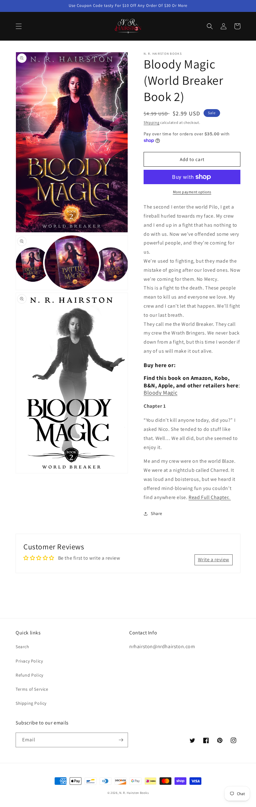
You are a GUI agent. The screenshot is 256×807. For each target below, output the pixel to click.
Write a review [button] (213, 559)
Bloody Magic (160, 392)
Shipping (152, 122)
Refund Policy (29, 675)
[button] (19, 26)
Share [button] (156, 513)
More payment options (192, 191)
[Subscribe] (121, 740)
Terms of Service (32, 689)
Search (22, 646)
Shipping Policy (31, 703)
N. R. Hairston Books (134, 793)
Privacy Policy (29, 661)
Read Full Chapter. (210, 497)
